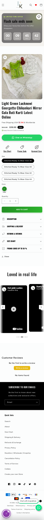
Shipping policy (29, 509)
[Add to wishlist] (39, 17)
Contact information (23, 513)
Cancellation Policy (12, 458)
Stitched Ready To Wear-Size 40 (18, 167)
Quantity (5, 196)
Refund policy (20, 505)
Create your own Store (14, 474)
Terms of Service (11, 464)
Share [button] (6, 257)
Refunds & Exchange (13, 443)
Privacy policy (32, 505)
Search (7, 421)
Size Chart (7, 151)
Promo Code (22, 151)
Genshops (10, 505)
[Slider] (22, 307)
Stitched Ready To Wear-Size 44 (18, 179)
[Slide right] (41, 307)
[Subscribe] (36, 402)
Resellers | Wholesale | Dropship (18, 453)
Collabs (8, 469)
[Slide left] (3, 307)
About (7, 427)
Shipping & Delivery (12, 437)
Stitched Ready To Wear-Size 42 (18, 173)
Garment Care (36, 151)
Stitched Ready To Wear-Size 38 (18, 161)
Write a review (22, 368)
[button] (3, 5)
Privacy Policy (10, 448)
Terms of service (16, 509)
